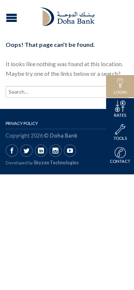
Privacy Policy (22, 123)
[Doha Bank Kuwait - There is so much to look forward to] (68, 15)
